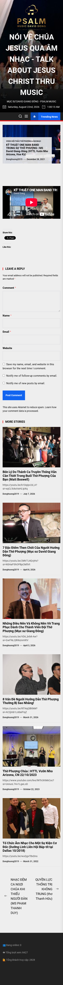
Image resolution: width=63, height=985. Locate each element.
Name (7, 315)
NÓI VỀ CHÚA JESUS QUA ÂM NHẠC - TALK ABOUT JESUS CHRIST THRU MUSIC (32, 65)
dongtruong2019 (14, 159)
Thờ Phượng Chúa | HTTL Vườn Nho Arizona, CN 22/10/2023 (28, 773)
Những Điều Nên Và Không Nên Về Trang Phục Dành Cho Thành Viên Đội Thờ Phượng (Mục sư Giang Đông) (31, 627)
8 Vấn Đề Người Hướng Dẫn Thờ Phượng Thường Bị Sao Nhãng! (31, 701)
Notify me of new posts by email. (25, 383)
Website (7, 348)
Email (7, 331)
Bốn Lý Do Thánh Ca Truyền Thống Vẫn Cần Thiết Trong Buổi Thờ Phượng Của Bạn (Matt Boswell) (30, 475)
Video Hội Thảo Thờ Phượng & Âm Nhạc (23, 141)
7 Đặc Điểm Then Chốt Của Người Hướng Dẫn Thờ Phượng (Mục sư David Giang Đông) (31, 551)
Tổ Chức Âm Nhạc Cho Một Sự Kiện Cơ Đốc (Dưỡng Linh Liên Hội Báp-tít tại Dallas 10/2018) (30, 846)
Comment (9, 287)
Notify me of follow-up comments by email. (31, 375)
